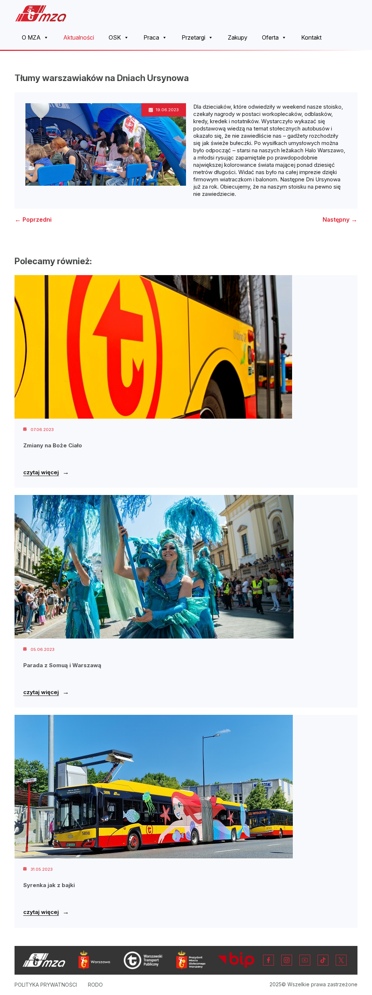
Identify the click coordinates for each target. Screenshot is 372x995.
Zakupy (237, 37)
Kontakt (311, 37)
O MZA (31, 37)
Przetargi (193, 37)
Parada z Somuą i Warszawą (62, 665)
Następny (340, 219)
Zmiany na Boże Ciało (52, 445)
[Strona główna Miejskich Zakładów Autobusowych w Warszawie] (41, 13)
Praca (151, 37)
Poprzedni (33, 219)
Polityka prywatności (46, 985)
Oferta (270, 37)
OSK (115, 37)
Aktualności (78, 37)
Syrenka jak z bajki (49, 885)
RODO (95, 985)
